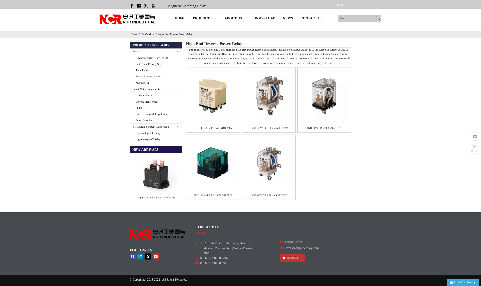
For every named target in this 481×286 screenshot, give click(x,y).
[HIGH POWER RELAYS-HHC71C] (269, 95)
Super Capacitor (144, 120)
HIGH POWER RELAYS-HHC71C (269, 128)
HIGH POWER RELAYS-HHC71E (324, 128)
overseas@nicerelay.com (302, 248)
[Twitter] (146, 5)
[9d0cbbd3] (158, 234)
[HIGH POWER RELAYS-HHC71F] (213, 163)
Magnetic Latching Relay (186, 6)
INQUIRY (292, 257)
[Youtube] (153, 5)
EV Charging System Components (151, 126)
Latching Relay (144, 95)
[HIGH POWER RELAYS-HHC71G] (269, 163)
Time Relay (142, 70)
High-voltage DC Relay (148, 133)
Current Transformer (147, 101)
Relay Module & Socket (148, 76)
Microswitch (142, 82)
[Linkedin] (139, 5)
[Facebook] (132, 5)
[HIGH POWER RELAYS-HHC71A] (213, 95)
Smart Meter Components (146, 89)
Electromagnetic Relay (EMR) (152, 58)
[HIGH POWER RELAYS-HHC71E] (324, 95)
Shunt (139, 108)
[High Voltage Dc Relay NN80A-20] (156, 173)
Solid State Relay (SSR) (148, 64)
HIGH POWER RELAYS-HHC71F (213, 195)
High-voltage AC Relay (148, 139)
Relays (136, 51)
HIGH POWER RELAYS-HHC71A (213, 128)
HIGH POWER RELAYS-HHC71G (269, 195)
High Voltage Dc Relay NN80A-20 (156, 197)
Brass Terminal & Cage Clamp (152, 114)
